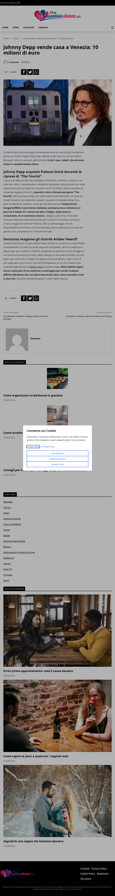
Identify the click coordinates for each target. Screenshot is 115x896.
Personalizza (57, 453)
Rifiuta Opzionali (57, 458)
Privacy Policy (48, 446)
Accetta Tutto (57, 464)
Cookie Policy (33, 446)
